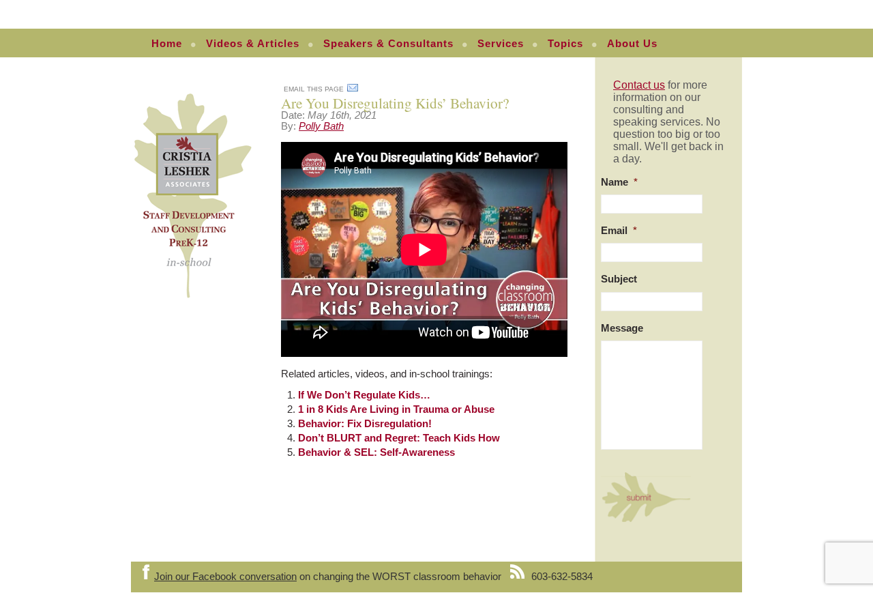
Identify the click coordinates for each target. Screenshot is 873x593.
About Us (632, 43)
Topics (565, 43)
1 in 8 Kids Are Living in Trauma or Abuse (396, 409)
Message (622, 328)
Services (500, 43)
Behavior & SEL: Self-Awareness (376, 452)
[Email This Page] (352, 90)
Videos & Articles (252, 43)
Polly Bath (321, 126)
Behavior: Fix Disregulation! (365, 423)
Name (619, 182)
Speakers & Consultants (388, 43)
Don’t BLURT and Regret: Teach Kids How (399, 438)
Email (619, 230)
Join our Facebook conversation (225, 576)
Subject (619, 279)
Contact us (639, 85)
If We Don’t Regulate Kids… (364, 395)
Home (166, 43)
